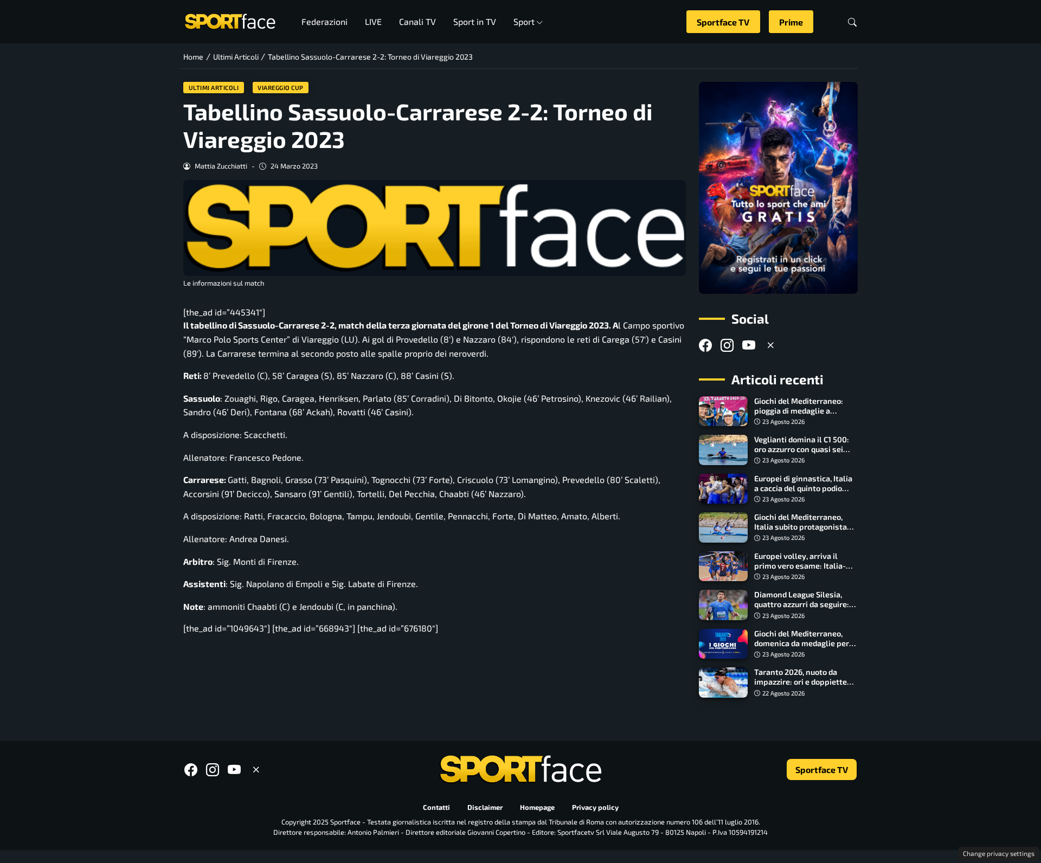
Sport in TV (474, 21)
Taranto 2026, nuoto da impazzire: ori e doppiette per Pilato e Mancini (800, 681)
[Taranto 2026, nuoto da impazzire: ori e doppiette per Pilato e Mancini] (723, 682)
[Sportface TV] (778, 188)
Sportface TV (723, 22)
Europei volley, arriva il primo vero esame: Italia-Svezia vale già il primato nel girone (800, 570)
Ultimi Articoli (214, 87)
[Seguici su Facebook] (705, 345)
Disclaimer (485, 807)
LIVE (373, 21)
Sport (524, 21)
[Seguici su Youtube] (748, 345)
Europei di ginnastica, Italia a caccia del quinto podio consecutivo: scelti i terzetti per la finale (805, 493)
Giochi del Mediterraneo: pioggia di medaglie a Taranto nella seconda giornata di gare (798, 415)
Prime (791, 22)
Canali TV (417, 21)
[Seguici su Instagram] (727, 345)
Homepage (537, 807)
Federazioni (324, 21)
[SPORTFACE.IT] (229, 20)
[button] (852, 22)
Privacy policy (595, 807)
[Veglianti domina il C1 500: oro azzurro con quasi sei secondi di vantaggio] (723, 450)
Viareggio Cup (281, 87)
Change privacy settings (998, 853)
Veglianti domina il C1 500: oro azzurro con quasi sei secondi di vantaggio (801, 449)
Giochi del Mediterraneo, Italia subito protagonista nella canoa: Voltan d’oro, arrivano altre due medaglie (804, 531)
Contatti (436, 807)
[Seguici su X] (770, 345)
